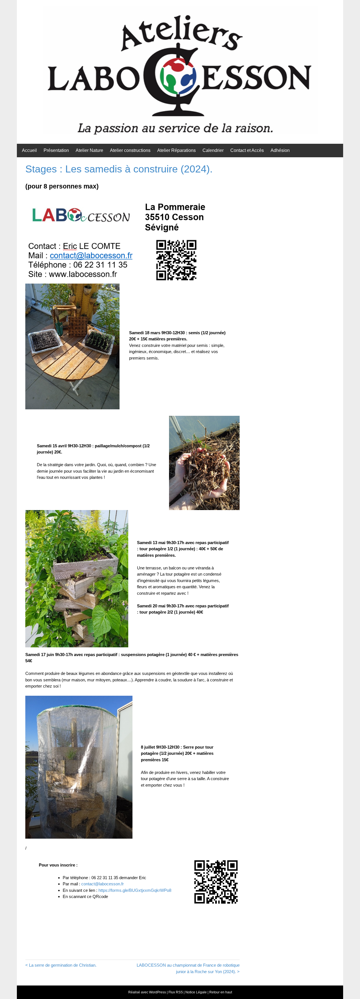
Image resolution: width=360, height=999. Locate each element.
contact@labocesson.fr (102, 883)
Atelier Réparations (176, 150)
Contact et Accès (247, 150)
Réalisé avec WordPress (147, 992)
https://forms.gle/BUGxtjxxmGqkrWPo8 (134, 890)
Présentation (56, 150)
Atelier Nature (89, 150)
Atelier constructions (130, 150)
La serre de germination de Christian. (62, 965)
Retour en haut (220, 992)
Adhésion (280, 150)
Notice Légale (196, 992)
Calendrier (213, 150)
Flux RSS (175, 992)
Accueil (29, 150)
